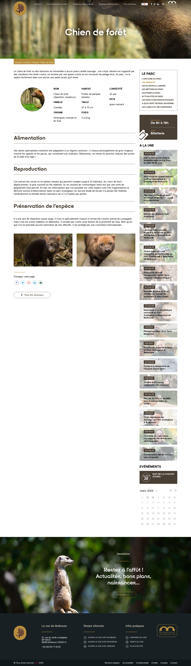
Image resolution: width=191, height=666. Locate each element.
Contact (173, 663)
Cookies (164, 663)
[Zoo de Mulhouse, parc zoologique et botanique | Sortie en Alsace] (20, 647)
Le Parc (26, 62)
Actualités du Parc (152, 97)
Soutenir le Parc (151, 93)
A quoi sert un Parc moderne (158, 104)
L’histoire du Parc (151, 79)
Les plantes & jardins (154, 86)
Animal (35, 62)
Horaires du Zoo (138, 637)
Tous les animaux (33, 295)
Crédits (154, 663)
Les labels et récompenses (157, 107)
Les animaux (148, 82)
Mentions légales (112, 663)
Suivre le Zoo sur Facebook (102, 637)
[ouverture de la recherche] (162, 4)
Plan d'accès (136, 646)
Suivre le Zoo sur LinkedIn (101, 646)
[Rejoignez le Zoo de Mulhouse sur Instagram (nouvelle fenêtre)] (154, 4)
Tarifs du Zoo (136, 642)
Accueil (18, 62)
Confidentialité (142, 663)
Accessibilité (127, 663)
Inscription (123, 594)
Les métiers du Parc (152, 89)
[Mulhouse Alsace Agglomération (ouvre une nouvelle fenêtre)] (172, 5)
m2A (36, 663)
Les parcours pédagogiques (158, 100)
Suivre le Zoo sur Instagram (102, 642)
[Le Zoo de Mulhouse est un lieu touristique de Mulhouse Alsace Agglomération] (167, 636)
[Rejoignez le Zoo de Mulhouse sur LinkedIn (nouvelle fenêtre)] (158, 4)
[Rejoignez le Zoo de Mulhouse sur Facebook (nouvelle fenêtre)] (151, 4)
